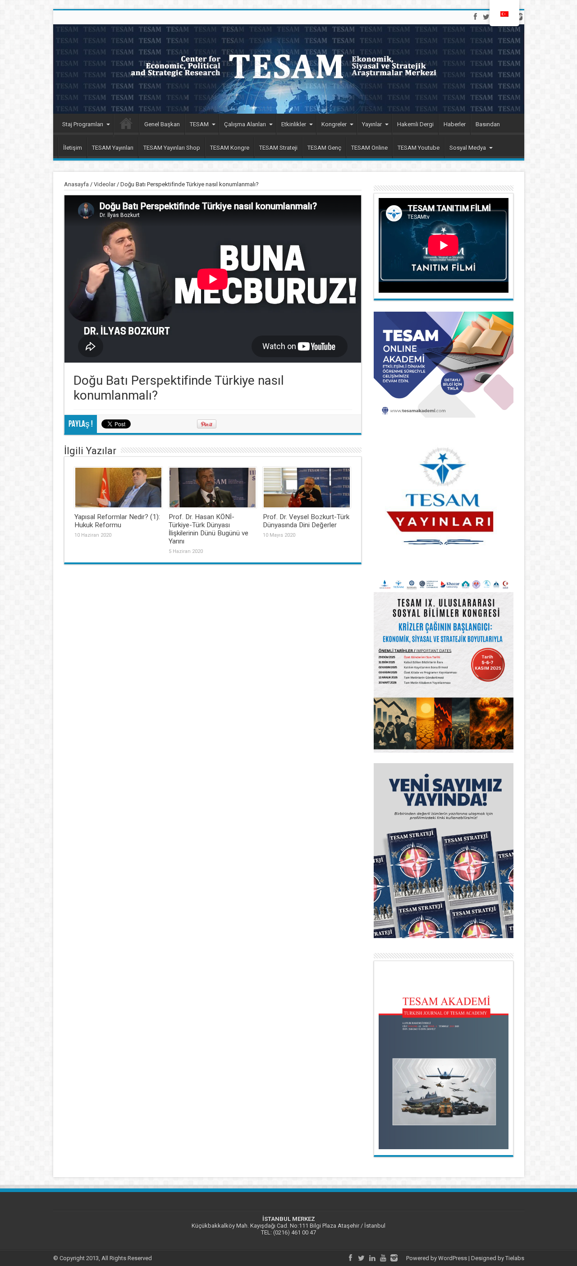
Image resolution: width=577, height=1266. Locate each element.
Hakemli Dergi (415, 124)
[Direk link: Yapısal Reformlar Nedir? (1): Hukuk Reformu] (118, 487)
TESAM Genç (324, 147)
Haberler (455, 124)
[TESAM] (288, 69)
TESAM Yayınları (112, 147)
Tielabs (514, 1258)
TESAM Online (369, 147)
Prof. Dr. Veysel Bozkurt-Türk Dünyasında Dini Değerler (306, 521)
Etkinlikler (293, 124)
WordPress (452, 1258)
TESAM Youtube (419, 147)
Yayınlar (372, 124)
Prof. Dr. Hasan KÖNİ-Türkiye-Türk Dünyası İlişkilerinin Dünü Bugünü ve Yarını (208, 529)
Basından (488, 124)
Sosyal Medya (467, 147)
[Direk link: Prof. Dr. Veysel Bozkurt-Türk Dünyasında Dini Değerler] (307, 487)
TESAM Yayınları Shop (171, 147)
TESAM (199, 124)
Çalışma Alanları (245, 124)
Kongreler (334, 124)
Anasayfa (76, 184)
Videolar (104, 184)
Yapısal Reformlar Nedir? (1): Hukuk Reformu (117, 521)
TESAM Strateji (278, 147)
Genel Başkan (162, 124)
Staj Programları (82, 124)
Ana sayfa (126, 125)
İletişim (72, 147)
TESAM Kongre (229, 147)
